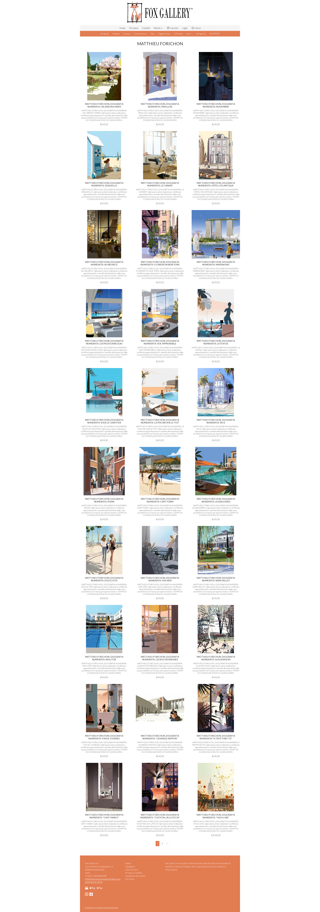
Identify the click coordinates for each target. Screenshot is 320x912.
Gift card (178, 33)
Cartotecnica (140, 33)
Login (185, 28)
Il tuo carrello (131, 869)
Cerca (197, 28)
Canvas (126, 33)
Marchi (157, 28)
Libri (188, 33)
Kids (152, 33)
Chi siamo (133, 28)
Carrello (174, 28)
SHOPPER (214, 33)
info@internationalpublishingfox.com (102, 879)
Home (122, 28)
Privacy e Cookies (133, 872)
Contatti (146, 28)
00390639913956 (93, 882)
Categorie (130, 866)
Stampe (116, 33)
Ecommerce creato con (101, 907)
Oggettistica (164, 33)
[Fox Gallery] (160, 12)
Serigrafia (201, 33)
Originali (104, 33)
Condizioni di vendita (135, 875)
